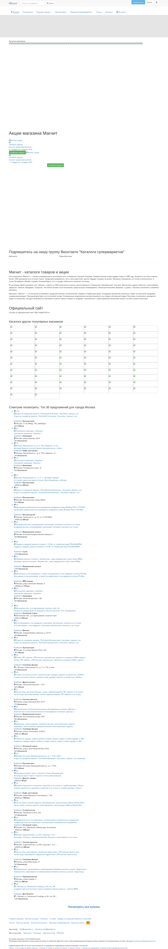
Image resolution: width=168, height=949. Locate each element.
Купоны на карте (32, 918)
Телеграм (37, 933)
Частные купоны (22, 922)
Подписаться (138, 2)
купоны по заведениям (91, 948)
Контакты (109, 12)
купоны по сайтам (61, 948)
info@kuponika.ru (26, 929)
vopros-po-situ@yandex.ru (45, 929)
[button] (156, 2)
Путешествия (60, 12)
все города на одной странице (27, 948)
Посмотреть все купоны (84, 907)
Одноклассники (49, 933)
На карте (122, 12)
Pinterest (60, 933)
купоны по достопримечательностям (114, 948)
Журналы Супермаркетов (59, 922)
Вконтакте (27, 933)
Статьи (99, 12)
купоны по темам (46, 948)
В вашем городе (43, 12)
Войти (149, 2)
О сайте (53, 918)
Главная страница (16, 918)
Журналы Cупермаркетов (80, 12)
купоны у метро (75, 948)
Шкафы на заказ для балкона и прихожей (74, 918)
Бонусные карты (77, 922)
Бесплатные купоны (39, 922)
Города (11, 948)
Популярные (28, 12)
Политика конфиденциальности (145, 941)
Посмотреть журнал (17, 152)
